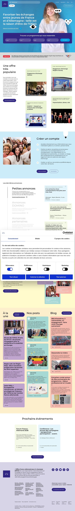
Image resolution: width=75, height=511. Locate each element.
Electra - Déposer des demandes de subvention (19, 484)
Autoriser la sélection (37, 277)
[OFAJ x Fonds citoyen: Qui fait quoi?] (37, 357)
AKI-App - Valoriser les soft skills (29, 489)
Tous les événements (37, 456)
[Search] (10, 2)
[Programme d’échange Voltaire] (36, 82)
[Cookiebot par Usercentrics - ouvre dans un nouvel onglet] (64, 232)
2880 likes (31, 367)
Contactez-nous (32, 501)
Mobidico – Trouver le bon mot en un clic (39, 494)
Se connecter (69, 5)
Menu (12, 5)
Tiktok (67, 469)
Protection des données (58, 502)
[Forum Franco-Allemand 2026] (26, 438)
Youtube (60, 469)
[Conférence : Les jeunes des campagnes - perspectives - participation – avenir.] (49, 438)
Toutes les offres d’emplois (11, 290)
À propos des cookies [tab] (62, 238)
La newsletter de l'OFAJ (58, 489)
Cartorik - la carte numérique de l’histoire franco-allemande (29, 484)
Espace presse (18, 501)
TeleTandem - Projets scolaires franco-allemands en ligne (19, 493)
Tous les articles (66, 313)
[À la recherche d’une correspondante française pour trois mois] (55, 193)
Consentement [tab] (13, 238)
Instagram (53, 469)
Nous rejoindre (25, 501)
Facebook (64, 469)
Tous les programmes (10, 100)
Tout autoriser (61, 277)
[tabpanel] (36, 82)
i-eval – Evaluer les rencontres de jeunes (29, 493)
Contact (57, 2)
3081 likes (31, 395)
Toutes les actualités (17, 314)
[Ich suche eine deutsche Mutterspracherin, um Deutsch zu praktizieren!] (60, 211)
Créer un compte (42, 171)
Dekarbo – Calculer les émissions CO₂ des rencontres (39, 484)
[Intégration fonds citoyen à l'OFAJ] (37, 384)
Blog (68, 2)
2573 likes (31, 339)
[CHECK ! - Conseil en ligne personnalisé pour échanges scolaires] (36, 114)
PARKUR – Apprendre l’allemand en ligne (39, 490)
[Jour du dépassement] (37, 329)
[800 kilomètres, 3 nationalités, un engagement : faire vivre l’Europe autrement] (61, 333)
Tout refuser (14, 277)
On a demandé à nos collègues (64, 283)
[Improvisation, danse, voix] (61, 109)
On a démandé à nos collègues (53, 293)
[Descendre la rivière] (61, 362)
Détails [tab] (37, 238)
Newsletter (63, 2)
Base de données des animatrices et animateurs (19, 488)
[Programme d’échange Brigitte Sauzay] (61, 77)
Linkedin (56, 469)
